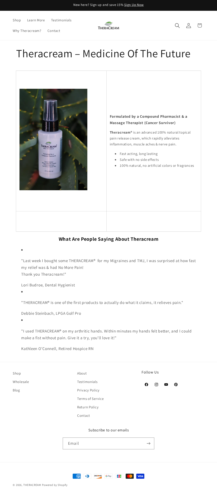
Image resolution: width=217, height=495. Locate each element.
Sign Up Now (134, 5)
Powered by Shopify (55, 485)
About (82, 373)
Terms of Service (90, 398)
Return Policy (88, 407)
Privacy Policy (88, 390)
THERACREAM (32, 485)
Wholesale (21, 381)
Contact (83, 415)
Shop (17, 373)
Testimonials (87, 381)
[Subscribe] (148, 443)
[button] (177, 25)
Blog (16, 390)
